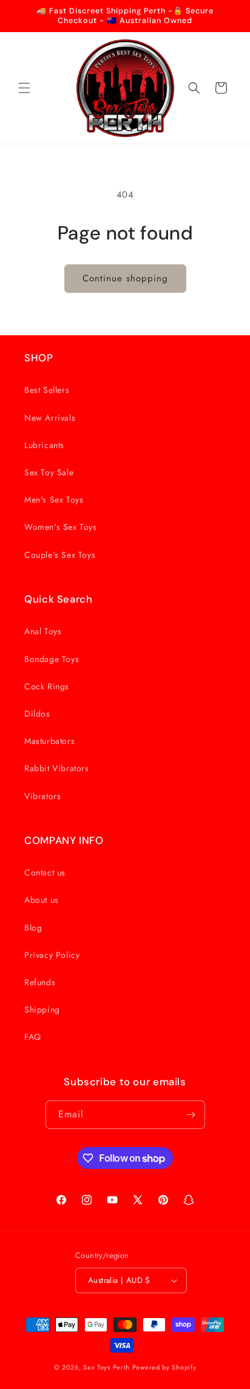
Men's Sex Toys (53, 500)
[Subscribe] (191, 1114)
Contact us (45, 872)
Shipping (42, 1009)
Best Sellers (46, 390)
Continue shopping (125, 278)
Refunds (39, 982)
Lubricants (44, 445)
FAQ (32, 1037)
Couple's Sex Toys (59, 555)
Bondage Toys (51, 659)
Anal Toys (42, 631)
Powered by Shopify (164, 1367)
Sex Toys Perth (106, 1367)
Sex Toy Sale (48, 472)
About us (41, 900)
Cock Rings (46, 686)
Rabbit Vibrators (56, 768)
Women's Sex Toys (60, 527)
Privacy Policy (51, 955)
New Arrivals (49, 418)
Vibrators (42, 796)
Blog (33, 928)
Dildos (37, 714)
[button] (24, 88)
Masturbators (49, 741)
